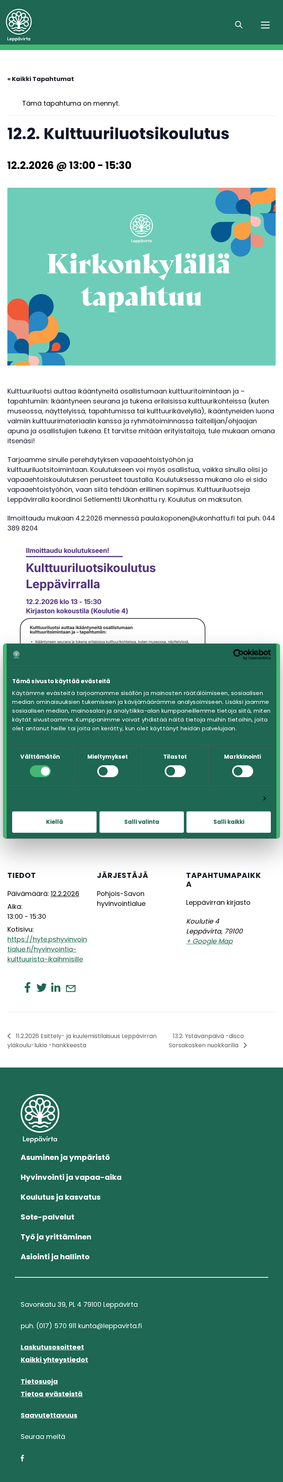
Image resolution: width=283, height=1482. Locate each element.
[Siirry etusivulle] (59, 25)
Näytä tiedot (237, 798)
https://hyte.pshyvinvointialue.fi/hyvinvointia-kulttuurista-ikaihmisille (47, 949)
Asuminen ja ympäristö (65, 1157)
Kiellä (54, 822)
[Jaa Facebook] (27, 987)
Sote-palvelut (47, 1217)
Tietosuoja (39, 1381)
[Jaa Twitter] (41, 987)
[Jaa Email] (70, 988)
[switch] (107, 771)
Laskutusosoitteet (52, 1347)
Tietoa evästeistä (52, 1393)
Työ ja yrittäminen (56, 1237)
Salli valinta (141, 822)
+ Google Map (209, 941)
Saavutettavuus (49, 1415)
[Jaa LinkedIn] (55, 987)
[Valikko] (265, 25)
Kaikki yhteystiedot (54, 1359)
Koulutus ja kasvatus (61, 1197)
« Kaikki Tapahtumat (40, 79)
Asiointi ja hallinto (55, 1257)
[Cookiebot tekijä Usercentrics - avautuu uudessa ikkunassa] (238, 654)
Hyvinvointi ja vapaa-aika (71, 1177)
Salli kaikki (228, 822)
